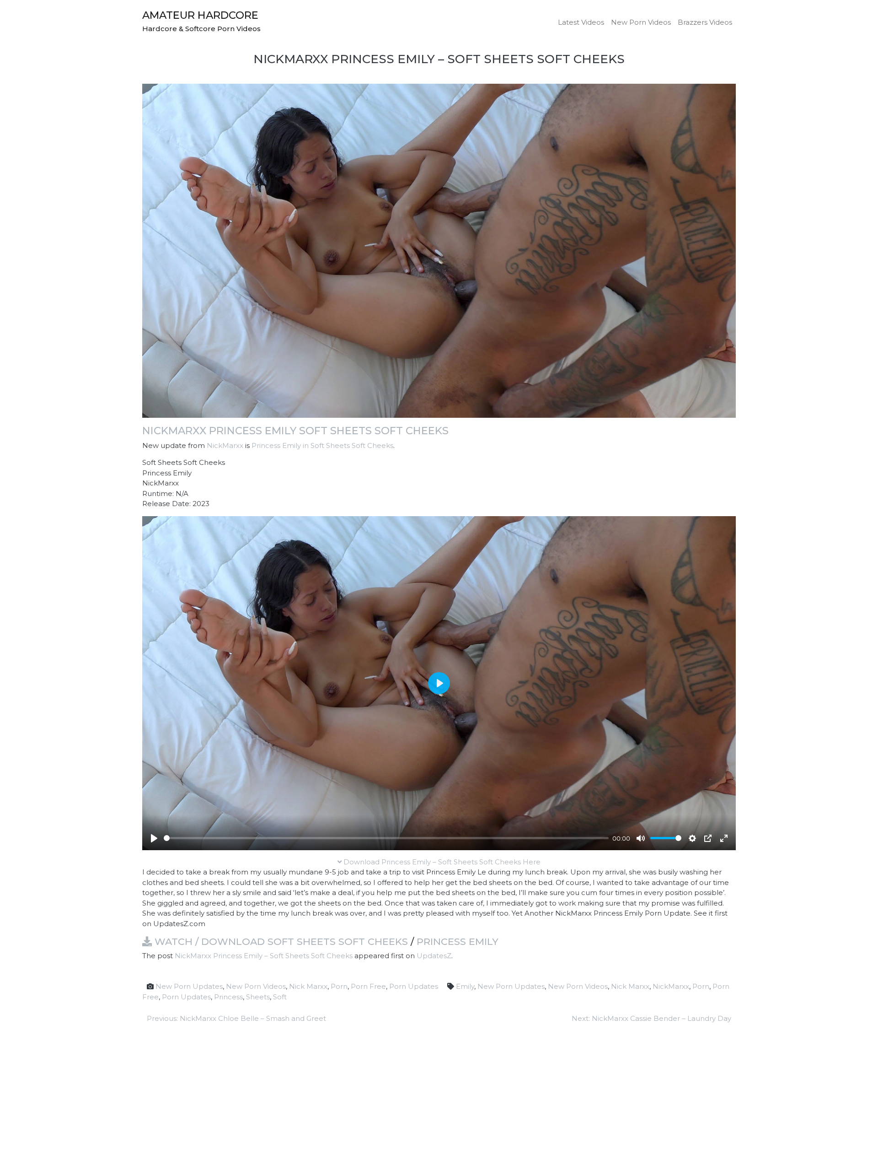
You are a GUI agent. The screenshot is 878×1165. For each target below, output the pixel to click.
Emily (465, 986)
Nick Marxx (308, 986)
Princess (228, 996)
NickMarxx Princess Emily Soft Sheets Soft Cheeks (295, 430)
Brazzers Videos (705, 22)
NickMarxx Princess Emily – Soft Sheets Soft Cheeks (264, 955)
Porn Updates (413, 986)
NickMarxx (225, 445)
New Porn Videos (641, 22)
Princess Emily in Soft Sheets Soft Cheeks (322, 445)
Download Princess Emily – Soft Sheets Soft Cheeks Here (441, 862)
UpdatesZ (434, 955)
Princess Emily (457, 941)
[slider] (386, 838)
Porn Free (368, 986)
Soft (280, 996)
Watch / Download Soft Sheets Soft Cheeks (280, 941)
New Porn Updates (189, 986)
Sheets (258, 996)
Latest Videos (581, 22)
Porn (339, 986)
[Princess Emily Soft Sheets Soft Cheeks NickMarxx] (439, 250)
